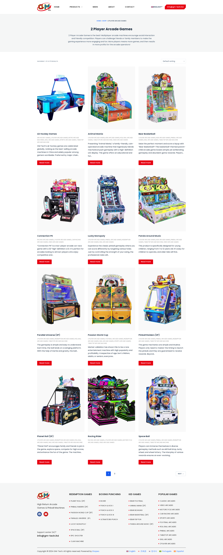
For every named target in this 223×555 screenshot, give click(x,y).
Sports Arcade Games (68, 140)
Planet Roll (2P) (45, 436)
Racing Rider (94, 436)
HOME (56, 7)
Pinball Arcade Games (113, 240)
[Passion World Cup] (111, 299)
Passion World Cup (98, 334)
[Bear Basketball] (162, 97)
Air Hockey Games (47, 133)
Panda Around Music (150, 235)
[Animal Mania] (111, 97)
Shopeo (95, 551)
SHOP (104, 21)
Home (99, 21)
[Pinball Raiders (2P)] (162, 299)
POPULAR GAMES (167, 494)
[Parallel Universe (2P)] (60, 299)
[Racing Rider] (111, 400)
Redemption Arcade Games (64, 339)
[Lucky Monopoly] (111, 200)
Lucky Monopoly (96, 235)
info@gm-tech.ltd (175, 7)
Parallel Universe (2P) (48, 334)
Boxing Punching (110, 494)
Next (180, 474)
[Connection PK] (60, 200)
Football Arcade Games (114, 339)
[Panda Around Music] (162, 200)
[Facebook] (39, 514)
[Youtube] (46, 514)
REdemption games (80, 494)
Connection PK (45, 235)
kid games (135, 494)
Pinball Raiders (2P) (149, 334)
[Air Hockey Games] (60, 97)
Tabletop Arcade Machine (102, 140)
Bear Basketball (147, 133)
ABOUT (111, 7)
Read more (44, 162)
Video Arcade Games (120, 140)
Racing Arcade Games (45, 240)
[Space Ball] (162, 400)
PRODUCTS (75, 7)
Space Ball (144, 436)
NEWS (95, 7)
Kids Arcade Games (112, 138)
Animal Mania (95, 133)
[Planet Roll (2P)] (60, 400)
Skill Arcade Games (52, 140)
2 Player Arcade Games (59, 138)
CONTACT (129, 7)
